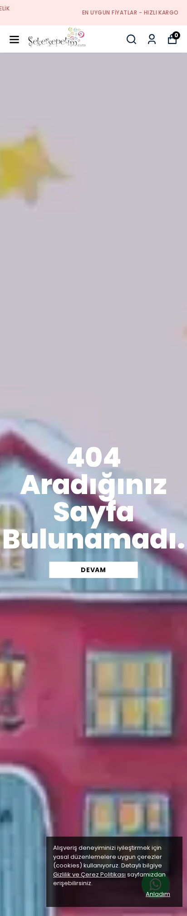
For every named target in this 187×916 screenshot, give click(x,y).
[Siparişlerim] (151, 39)
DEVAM (93, 569)
